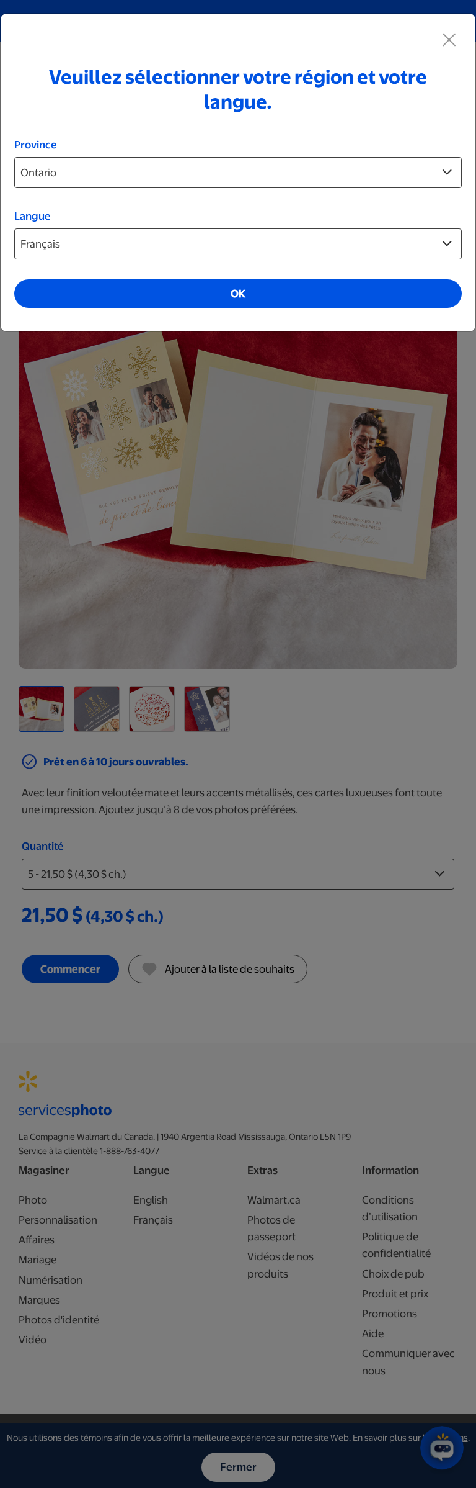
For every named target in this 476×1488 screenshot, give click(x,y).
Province (35, 144)
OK (238, 293)
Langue (32, 216)
